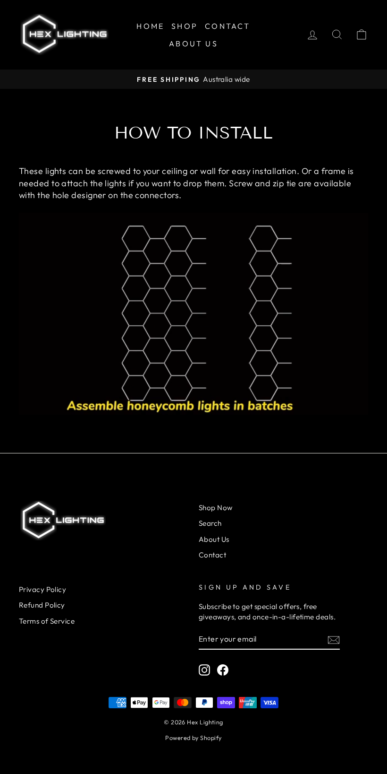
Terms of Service (47, 621)
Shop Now (216, 507)
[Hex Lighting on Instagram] (204, 669)
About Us (193, 43)
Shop (184, 26)
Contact (227, 26)
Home (150, 26)
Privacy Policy (42, 589)
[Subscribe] (334, 639)
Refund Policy (42, 604)
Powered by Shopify (193, 737)
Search (210, 523)
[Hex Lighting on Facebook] (222, 669)
